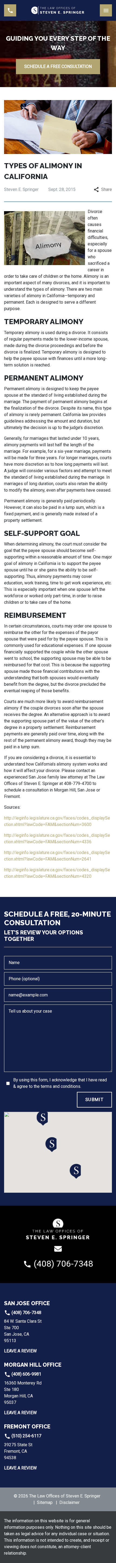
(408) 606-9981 (26, 1374)
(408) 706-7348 (26, 1312)
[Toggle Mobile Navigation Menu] (106, 10)
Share (106, 189)
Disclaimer (69, 1502)
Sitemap (45, 1502)
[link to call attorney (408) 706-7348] (10, 10)
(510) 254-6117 (26, 1435)
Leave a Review (20, 1350)
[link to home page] (58, 10)
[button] (51, 1144)
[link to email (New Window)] (58, 1249)
